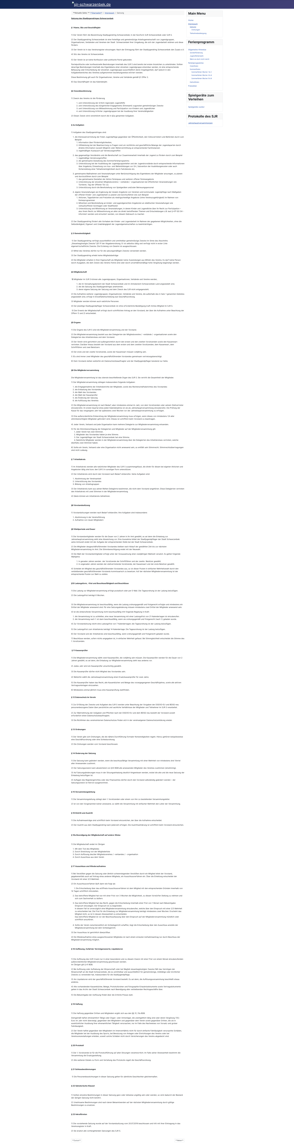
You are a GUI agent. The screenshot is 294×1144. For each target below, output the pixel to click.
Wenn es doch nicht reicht (199, 59)
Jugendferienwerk (197, 56)
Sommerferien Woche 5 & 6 (201, 78)
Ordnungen (195, 30)
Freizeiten (192, 86)
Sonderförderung (196, 53)
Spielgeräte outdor (196, 107)
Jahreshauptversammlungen (200, 123)
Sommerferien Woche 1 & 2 (201, 72)
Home (190, 20)
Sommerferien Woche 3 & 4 (201, 75)
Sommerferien (195, 69)
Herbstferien (194, 82)
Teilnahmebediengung (198, 33)
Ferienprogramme (196, 63)
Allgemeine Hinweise (197, 49)
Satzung (193, 27)
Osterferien (194, 66)
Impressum (193, 24)
